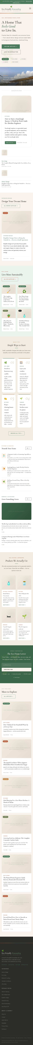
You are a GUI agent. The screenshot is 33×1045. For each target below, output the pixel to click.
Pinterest (4, 964)
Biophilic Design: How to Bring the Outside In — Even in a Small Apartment (15, 239)
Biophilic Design (5, 997)
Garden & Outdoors (6, 981)
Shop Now (6, 604)
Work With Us (5, 1020)
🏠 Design (5, 59)
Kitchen (7, 116)
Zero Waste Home (6, 994)
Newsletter (24, 964)
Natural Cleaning (5, 991)
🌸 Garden (5, 62)
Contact (3, 1017)
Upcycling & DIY (5, 1006)
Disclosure (4, 1029)
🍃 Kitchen (23, 59)
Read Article (9, 142)
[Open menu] (30, 8)
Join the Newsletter (11, 52)
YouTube (18, 964)
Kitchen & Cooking (6, 978)
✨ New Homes (14, 62)
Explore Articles (10, 46)
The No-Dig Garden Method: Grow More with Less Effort (16, 524)
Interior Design (5, 182)
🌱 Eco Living (14, 59)
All (27, 448)
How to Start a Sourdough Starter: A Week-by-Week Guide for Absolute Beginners (16, 121)
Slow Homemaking (6, 1003)
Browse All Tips (16, 433)
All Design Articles (10, 206)
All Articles (8, 696)
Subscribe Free (8, 669)
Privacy (25, 1037)
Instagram (11, 964)
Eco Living (4, 161)
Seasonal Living (5, 1000)
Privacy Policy (5, 1026)
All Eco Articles (9, 279)
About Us (4, 1014)
